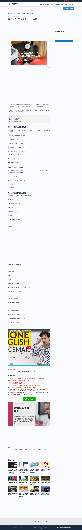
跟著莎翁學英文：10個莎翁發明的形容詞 (19, 380)
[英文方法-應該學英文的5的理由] (45, 478)
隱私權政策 (59, 527)
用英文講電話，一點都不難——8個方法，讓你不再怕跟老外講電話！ (25, 385)
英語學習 (15, 449)
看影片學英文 (64, 4)
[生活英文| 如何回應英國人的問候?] (23, 478)
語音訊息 (20, 449)
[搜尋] (73, 1)
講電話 (33, 449)
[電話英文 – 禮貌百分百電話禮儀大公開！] (34, 489)
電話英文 (45, 449)
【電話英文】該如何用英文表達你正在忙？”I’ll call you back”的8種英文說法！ (27, 378)
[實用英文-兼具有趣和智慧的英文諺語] (34, 478)
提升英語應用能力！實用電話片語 (17, 384)
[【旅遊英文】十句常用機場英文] (45, 465)
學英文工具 (71, 4)
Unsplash (14, 369)
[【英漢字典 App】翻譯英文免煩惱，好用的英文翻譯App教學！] (23, 465)
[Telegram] (71, 1)
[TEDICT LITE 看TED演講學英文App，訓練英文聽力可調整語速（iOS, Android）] (12, 465)
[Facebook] (62, 1)
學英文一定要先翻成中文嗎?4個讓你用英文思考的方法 (23, 495)
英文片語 (47, 4)
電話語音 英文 (11, 452)
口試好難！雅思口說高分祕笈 (16, 382)
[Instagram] (64, 1)
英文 (10, 449)
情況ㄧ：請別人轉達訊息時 (14, 118)
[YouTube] (69, 1)
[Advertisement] (29, 30)
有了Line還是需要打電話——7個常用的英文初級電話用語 (22, 387)
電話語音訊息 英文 (19, 452)
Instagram (19, 394)
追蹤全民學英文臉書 (69, 8)
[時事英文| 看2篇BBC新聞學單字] (12, 478)
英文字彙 (42, 4)
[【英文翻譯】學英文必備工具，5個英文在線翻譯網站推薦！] (34, 465)
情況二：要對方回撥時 (13, 119)
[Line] (66, 1)
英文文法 (52, 4)
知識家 (19, 527)
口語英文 (58, 4)
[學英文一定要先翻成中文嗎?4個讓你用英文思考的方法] (23, 489)
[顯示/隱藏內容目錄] (48, 117)
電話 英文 (39, 449)
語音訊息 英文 (27, 449)
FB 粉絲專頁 (13, 394)
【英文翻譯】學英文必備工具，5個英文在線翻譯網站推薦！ (34, 471)
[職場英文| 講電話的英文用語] (12, 489)
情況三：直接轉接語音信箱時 (15, 121)
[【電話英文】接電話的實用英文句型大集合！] (45, 489)
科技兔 (21, 527)
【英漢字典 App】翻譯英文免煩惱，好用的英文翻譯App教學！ (24, 391)
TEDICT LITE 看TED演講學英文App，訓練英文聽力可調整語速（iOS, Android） (28, 389)
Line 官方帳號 (28, 394)
